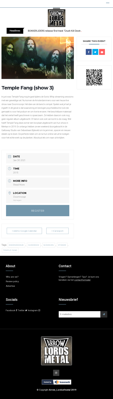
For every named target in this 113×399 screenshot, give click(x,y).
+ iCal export (57, 231)
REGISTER (37, 210)
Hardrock (33, 245)
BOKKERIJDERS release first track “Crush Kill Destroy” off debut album (64, 30)
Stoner (62, 245)
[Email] (102, 52)
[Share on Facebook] (89, 52)
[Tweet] (95, 52)
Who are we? (12, 277)
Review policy (12, 281)
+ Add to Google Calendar (24, 231)
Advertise (10, 286)
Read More (19, 184)
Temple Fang (10, 250)
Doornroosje (16, 245)
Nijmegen (49, 245)
